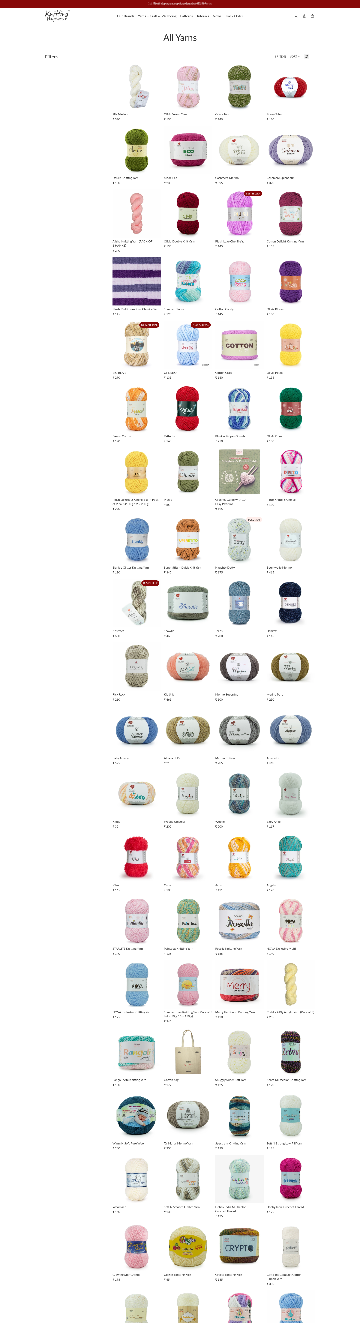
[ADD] (257, 490)
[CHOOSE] (155, 105)
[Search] (296, 16)
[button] (295, 57)
